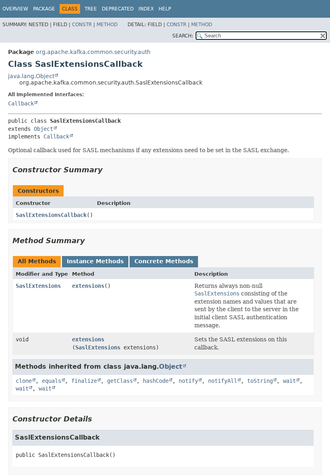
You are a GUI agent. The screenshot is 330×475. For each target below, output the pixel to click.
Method (107, 24)
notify (188, 381)
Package (44, 9)
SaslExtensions (38, 286)
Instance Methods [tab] (95, 261)
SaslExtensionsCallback (51, 215)
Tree (91, 9)
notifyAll (222, 381)
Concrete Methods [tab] (163, 261)
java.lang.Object (31, 76)
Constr (82, 24)
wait (289, 381)
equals (51, 381)
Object (43, 129)
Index (146, 9)
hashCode (156, 381)
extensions (88, 286)
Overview (15, 9)
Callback (21, 103)
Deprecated (118, 9)
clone (24, 381)
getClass (120, 381)
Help (165, 9)
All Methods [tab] (37, 261)
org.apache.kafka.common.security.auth (93, 52)
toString (260, 381)
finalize (84, 381)
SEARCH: (182, 36)
